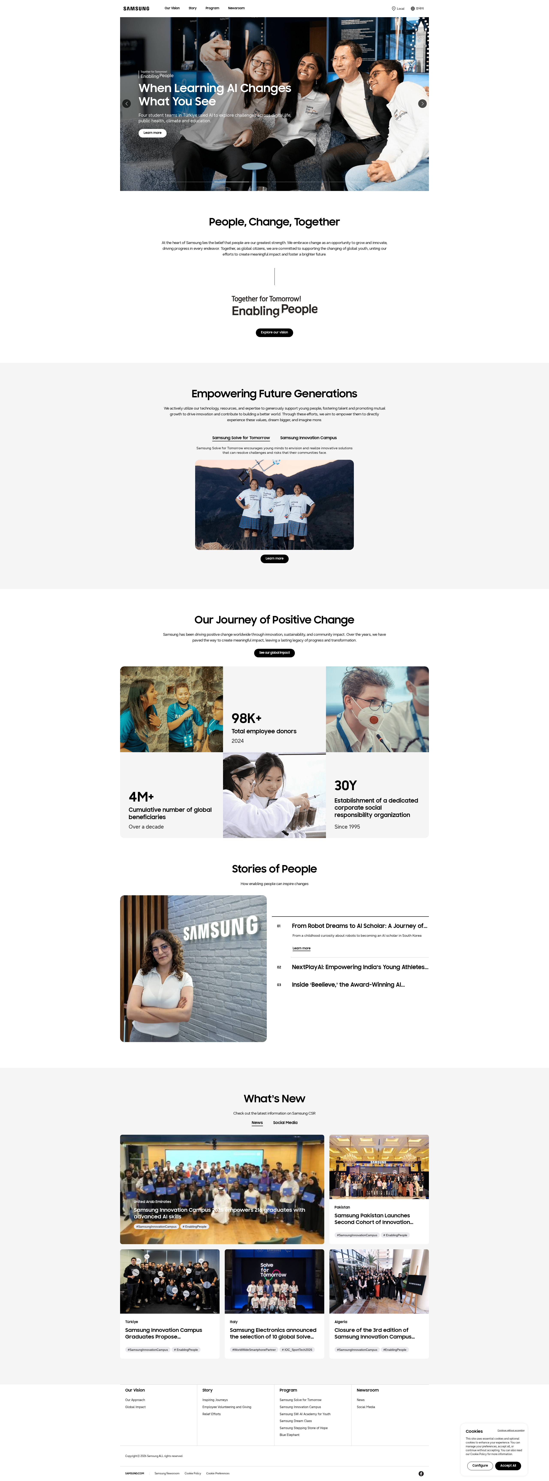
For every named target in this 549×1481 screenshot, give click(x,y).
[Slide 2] (242, 179)
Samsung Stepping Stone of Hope (304, 1428)
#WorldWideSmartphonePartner (254, 1349)
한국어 (420, 8)
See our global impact (274, 653)
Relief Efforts (211, 1414)
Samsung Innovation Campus (300, 1407)
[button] (126, 103)
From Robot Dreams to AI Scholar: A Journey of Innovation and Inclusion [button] (358, 926)
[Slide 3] (299, 179)
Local (400, 8)
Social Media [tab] (285, 1123)
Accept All (508, 1465)
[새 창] (421, 1473)
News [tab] (257, 1123)
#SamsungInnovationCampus (156, 1226)
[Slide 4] (357, 179)
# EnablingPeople (195, 1226)
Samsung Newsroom (167, 1473)
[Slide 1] (185, 179)
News (361, 1400)
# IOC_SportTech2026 (297, 1349)
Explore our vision (274, 332)
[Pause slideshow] (389, 182)
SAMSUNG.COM (134, 1473)
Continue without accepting (511, 1430)
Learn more (155, 141)
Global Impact (135, 1407)
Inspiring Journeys (215, 1400)
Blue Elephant (289, 1435)
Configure (480, 1465)
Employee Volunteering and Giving (226, 1407)
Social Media (366, 1407)
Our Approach (135, 1400)
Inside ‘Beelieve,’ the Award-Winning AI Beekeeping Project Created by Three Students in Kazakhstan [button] (358, 985)
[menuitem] (172, 8)
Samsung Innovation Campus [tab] (308, 438)
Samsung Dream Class (296, 1421)
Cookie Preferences (217, 1473)
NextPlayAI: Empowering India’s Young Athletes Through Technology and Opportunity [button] (358, 968)
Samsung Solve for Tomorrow (300, 1400)
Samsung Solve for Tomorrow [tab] (241, 438)
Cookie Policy (193, 1473)
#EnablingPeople (394, 1349)
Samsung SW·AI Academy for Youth (305, 1414)
